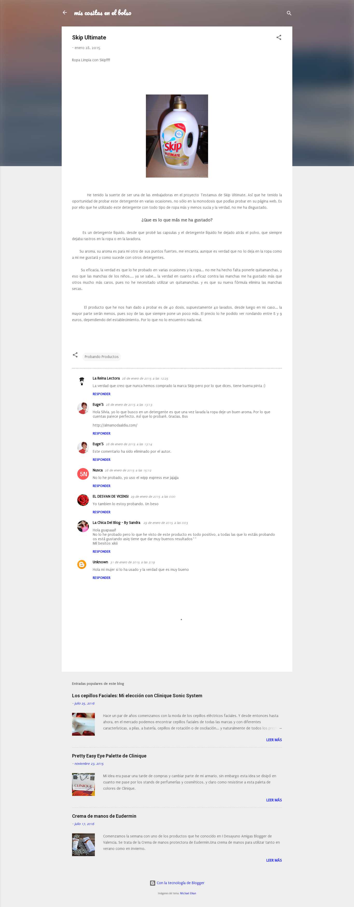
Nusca (98, 470)
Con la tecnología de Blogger (180, 883)
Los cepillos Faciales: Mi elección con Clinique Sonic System (137, 695)
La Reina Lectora (106, 378)
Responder (101, 394)
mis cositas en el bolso (102, 12)
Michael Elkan (188, 893)
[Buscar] (289, 14)
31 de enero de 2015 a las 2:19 (132, 562)
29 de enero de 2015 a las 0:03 (165, 523)
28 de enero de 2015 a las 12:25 (145, 378)
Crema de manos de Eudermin (104, 816)
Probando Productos (102, 357)
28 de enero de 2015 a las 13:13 (129, 405)
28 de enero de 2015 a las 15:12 (128, 470)
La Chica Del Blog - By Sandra (117, 522)
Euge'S (98, 404)
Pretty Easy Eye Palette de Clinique (109, 756)
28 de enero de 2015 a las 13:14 (129, 444)
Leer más (274, 740)
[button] (279, 38)
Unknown (100, 562)
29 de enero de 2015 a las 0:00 (153, 496)
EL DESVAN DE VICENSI (111, 496)
